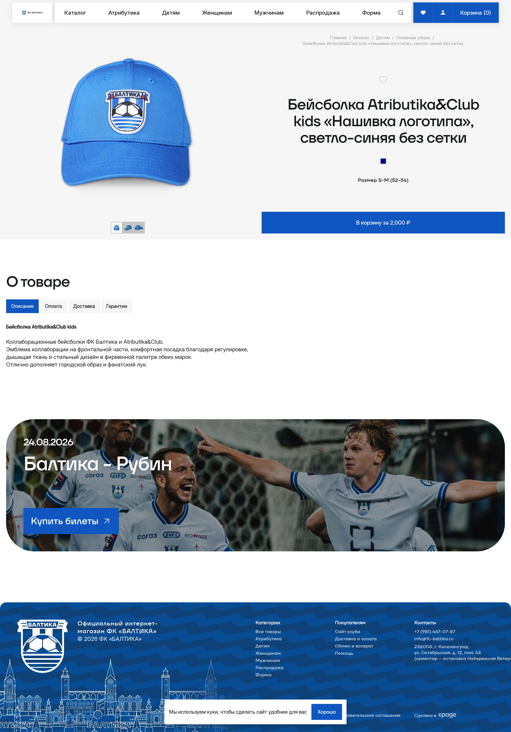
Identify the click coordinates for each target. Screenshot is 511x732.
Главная (338, 37)
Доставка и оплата (356, 638)
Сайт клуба (347, 631)
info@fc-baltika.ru (433, 638)
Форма (371, 12)
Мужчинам (269, 12)
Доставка (84, 306)
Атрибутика (124, 12)
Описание (22, 306)
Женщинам (217, 12)
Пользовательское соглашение (368, 715)
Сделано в (425, 715)
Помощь (344, 653)
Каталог (75, 12)
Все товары (268, 631)
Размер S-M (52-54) (383, 180)
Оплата (53, 306)
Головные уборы (413, 37)
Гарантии (116, 306)
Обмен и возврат (354, 646)
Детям (171, 12)
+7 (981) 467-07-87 (434, 631)
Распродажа (323, 12)
